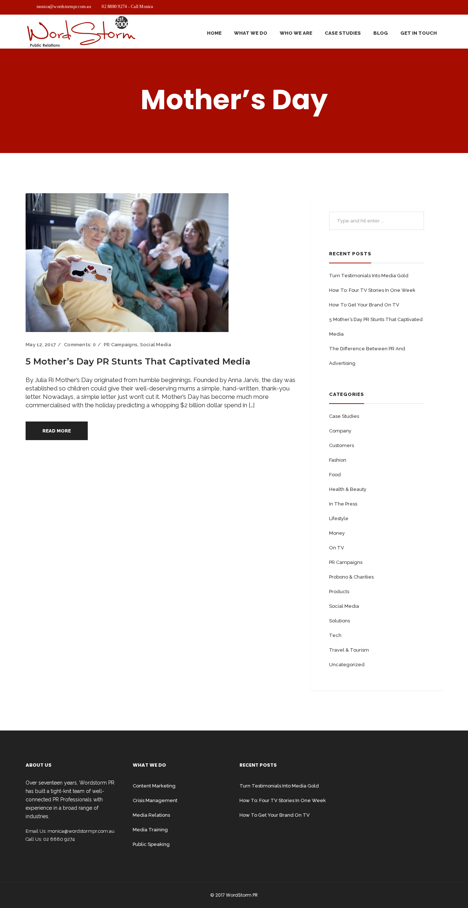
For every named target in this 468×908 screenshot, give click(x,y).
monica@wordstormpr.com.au (64, 6)
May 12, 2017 (41, 344)
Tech (335, 635)
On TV (336, 547)
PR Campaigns (120, 344)
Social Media (155, 344)
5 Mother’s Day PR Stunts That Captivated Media (138, 361)
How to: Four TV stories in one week (372, 290)
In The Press (343, 504)
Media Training (150, 829)
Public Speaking (151, 844)
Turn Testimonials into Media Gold (368, 275)
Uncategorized (347, 664)
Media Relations (151, 815)
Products (339, 591)
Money (337, 533)
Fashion (337, 460)
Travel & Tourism (349, 650)
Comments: (80, 344)
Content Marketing (154, 786)
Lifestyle (338, 518)
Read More (56, 431)
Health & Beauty (347, 489)
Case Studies (344, 416)
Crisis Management (155, 800)
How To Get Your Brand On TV (364, 305)
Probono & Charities (351, 577)
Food (335, 474)
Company (340, 431)
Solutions (339, 620)
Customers (341, 445)
